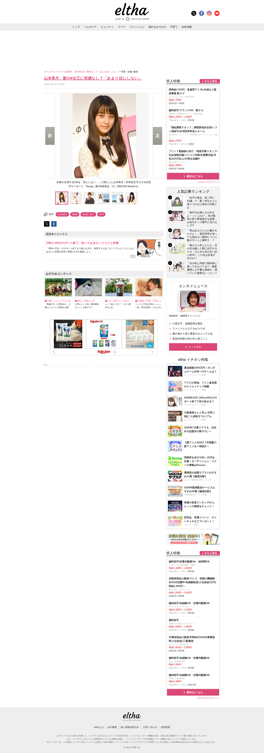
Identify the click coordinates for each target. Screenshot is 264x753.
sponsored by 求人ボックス (208, 182)
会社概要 (112, 727)
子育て (174, 26)
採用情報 (165, 727)
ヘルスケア (90, 26)
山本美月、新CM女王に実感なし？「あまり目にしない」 (91, 71)
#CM (101, 214)
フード (122, 26)
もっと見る (195, 346)
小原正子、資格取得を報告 (187, 323)
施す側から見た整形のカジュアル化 (192, 333)
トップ (76, 26)
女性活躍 (187, 26)
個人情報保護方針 (130, 727)
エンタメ (57, 71)
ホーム (47, 71)
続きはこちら (195, 176)
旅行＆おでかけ (157, 26)
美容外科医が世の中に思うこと (190, 338)
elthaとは (99, 727)
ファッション (137, 26)
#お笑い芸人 (88, 214)
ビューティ (107, 26)
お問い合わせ (150, 727)
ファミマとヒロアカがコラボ (188, 328)
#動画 (75, 214)
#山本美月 (62, 214)
